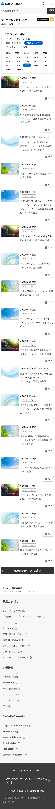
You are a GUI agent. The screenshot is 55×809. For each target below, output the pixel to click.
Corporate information (14, 725)
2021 (8, 57)
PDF (50, 98)
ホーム (5, 588)
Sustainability (9, 743)
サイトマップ (8, 801)
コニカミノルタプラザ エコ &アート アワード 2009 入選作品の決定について (36, 408)
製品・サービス (23, 39)
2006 (8, 69)
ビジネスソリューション (14, 610)
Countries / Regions (13, 754)
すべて (9, 39)
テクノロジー (11, 47)
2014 (27, 61)
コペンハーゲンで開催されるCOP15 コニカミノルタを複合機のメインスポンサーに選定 (36, 146)
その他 (25, 47)
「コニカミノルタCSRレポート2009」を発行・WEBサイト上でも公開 (36, 322)
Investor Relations (12, 737)
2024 (26, 53)
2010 (17, 65)
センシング (8, 628)
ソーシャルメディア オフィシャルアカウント (26, 780)
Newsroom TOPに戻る (27, 570)
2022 (45, 53)
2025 (17, 53)
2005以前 (19, 69)
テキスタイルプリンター (14, 645)
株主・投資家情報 (11, 688)
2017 (46, 57)
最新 (8, 53)
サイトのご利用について (13, 798)
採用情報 (7, 706)
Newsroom (9, 10)
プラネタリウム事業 (12, 651)
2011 (8, 65)
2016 (8, 61)
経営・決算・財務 (13, 43)
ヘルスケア (8, 622)
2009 (27, 65)
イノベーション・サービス (15, 657)
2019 (27, 57)
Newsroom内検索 (43, 19)
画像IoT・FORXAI (11, 639)
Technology (8, 748)
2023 (36, 53)
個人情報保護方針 (34, 798)
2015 (17, 61)
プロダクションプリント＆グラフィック (22, 616)
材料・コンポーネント (13, 633)
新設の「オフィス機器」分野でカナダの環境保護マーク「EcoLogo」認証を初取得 (36, 377)
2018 (36, 57)
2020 (17, 57)
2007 (46, 65)
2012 (46, 61)
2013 (36, 61)
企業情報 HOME (10, 676)
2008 (36, 65)
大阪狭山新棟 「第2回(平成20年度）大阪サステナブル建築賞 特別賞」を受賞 (36, 440)
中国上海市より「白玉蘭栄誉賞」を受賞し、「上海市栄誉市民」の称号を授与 (36, 118)
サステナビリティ (33, 43)
